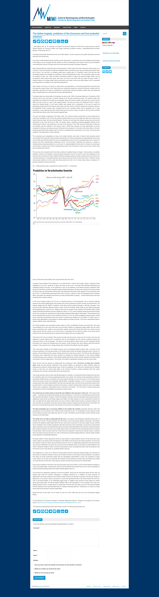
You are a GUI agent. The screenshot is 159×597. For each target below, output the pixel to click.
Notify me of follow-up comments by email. (47, 569)
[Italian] (112, 42)
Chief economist (37, 27)
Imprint (88, 586)
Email (35, 555)
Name (35, 550)
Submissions (106, 586)
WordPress (41, 586)
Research (57, 27)
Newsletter (115, 586)
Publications (67, 27)
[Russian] (114, 42)
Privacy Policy (97, 586)
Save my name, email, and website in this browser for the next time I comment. (58, 565)
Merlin (48, 586)
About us (48, 27)
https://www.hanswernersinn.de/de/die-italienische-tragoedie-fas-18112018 (59, 502)
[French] (107, 42)
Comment (36, 528)
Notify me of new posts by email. (44, 573)
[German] (109, 42)
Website (35, 560)
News (75, 27)
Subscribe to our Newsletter (110, 53)
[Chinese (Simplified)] (103, 42)
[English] (105, 42)
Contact (83, 27)
